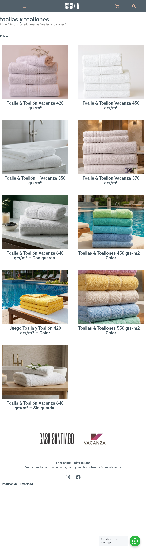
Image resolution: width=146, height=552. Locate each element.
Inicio (3, 24)
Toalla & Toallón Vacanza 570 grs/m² (111, 181)
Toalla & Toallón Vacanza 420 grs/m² (35, 106)
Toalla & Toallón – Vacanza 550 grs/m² (35, 181)
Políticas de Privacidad (17, 484)
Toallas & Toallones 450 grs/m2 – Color (111, 256)
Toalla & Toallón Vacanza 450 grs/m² (111, 106)
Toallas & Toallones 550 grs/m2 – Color (111, 331)
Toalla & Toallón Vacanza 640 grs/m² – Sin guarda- (35, 406)
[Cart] (117, 6)
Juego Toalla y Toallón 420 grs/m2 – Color (35, 331)
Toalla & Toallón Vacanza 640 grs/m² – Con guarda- (35, 256)
